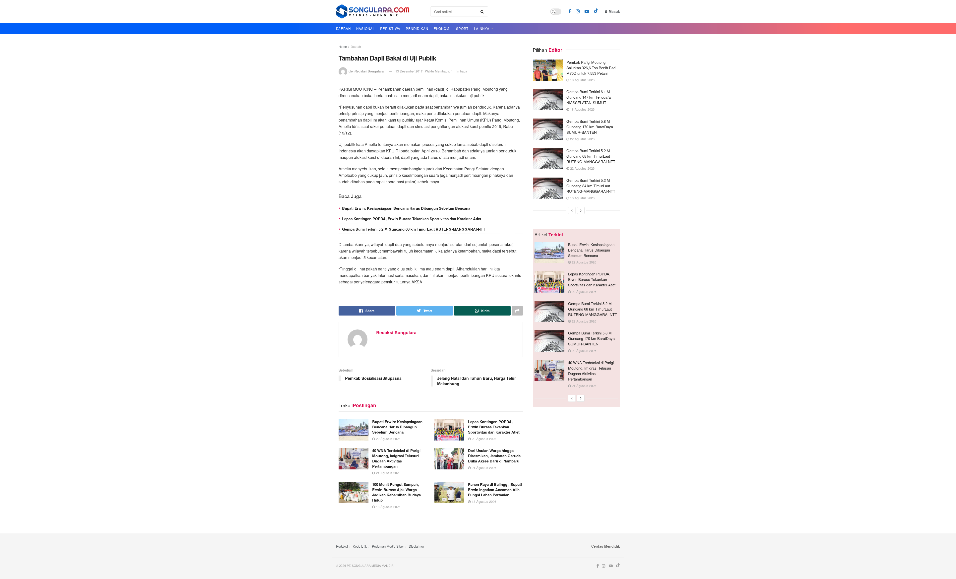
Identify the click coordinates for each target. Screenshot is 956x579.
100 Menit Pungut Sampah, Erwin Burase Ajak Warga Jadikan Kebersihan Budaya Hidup (396, 492)
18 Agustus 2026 (387, 506)
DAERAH (343, 28)
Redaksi (342, 546)
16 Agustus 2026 (582, 197)
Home (343, 46)
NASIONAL (365, 28)
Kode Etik (360, 546)
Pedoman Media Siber (388, 546)
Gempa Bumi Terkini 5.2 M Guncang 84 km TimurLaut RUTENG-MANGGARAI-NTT (590, 186)
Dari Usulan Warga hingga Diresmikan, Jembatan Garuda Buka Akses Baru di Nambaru (494, 456)
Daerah (356, 46)
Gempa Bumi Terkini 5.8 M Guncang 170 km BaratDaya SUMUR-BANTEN (589, 127)
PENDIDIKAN (417, 28)
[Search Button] (483, 11)
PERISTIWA (390, 28)
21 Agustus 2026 (387, 472)
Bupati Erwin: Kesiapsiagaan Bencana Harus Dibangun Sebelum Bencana (406, 208)
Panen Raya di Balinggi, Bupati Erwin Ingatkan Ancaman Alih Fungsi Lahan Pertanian (495, 490)
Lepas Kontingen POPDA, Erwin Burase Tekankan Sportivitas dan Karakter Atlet (411, 218)
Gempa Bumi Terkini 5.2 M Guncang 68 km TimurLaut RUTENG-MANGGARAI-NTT (413, 229)
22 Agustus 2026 (387, 438)
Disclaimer (416, 546)
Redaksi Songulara (369, 71)
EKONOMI (442, 28)
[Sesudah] (581, 210)
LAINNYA (481, 28)
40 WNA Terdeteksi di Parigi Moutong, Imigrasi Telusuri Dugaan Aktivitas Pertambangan (396, 458)
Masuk (614, 11)
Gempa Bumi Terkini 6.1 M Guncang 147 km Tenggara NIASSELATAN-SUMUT (588, 97)
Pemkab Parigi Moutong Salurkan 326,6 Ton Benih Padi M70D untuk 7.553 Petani (591, 68)
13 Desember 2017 (408, 71)
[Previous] (572, 210)
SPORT (462, 28)
